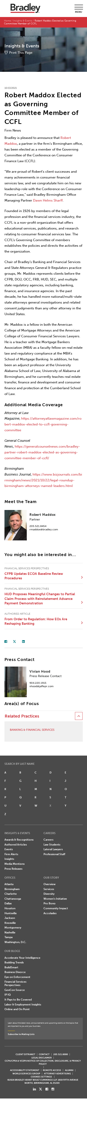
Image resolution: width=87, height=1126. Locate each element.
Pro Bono (50, 903)
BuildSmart (11, 967)
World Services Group (26, 1073)
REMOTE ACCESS (52, 1070)
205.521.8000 (60, 1054)
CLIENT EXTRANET (25, 1054)
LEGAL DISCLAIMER (41, 1057)
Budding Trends (14, 962)
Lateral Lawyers (53, 849)
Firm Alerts (11, 854)
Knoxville (10, 922)
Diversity (49, 893)
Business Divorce (15, 972)
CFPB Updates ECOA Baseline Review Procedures (33, 576)
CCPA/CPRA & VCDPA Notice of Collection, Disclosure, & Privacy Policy (43, 1062)
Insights (9, 858)
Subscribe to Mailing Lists (21, 1034)
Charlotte (10, 893)
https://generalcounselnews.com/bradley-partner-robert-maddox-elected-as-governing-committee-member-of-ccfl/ (42, 452)
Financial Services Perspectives (15, 983)
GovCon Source (14, 990)
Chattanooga (12, 898)
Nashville (9, 932)
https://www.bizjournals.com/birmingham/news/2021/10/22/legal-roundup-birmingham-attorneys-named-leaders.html (43, 480)
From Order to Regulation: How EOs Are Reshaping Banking (35, 621)
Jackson (9, 918)
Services (49, 889)
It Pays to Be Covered (18, 999)
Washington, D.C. (15, 942)
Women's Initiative (55, 898)
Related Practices (22, 716)
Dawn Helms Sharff (48, 200)
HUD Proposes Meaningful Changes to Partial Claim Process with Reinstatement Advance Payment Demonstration (39, 598)
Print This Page (20, 53)
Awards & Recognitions (18, 839)
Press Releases (13, 868)
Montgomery (12, 927)
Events (8, 849)
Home (7, 20)
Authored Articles (15, 844)
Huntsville (10, 913)
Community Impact (56, 908)
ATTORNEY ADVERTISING (57, 1073)
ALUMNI (69, 1070)
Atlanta (8, 884)
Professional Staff (54, 854)
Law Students (52, 844)
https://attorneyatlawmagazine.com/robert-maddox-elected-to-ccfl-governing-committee (42, 424)
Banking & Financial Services (32, 729)
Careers (48, 839)
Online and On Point (17, 1009)
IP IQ (7, 994)
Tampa (8, 937)
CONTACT (44, 1054)
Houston (9, 908)
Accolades (50, 913)
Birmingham (12, 889)
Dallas (8, 903)
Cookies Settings (41, 1076)
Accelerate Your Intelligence (22, 957)
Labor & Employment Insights (22, 1004)
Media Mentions (14, 863)
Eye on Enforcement (17, 977)
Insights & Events (22, 20)
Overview (50, 884)
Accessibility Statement (24, 1070)
